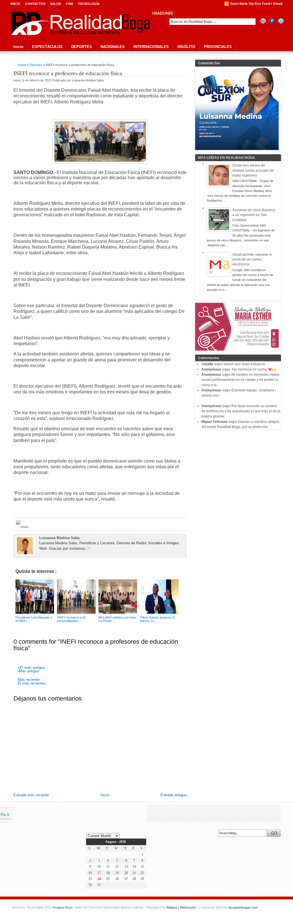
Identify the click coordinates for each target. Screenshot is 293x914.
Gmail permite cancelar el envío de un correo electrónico (252, 260)
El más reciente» (32, 683)
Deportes (35, 65)
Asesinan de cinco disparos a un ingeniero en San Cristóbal (253, 215)
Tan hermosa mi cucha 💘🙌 (253, 369)
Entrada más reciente (31, 795)
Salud (55, 3)
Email (277, 4)
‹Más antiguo (28, 671)
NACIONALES (112, 47)
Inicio (15, 3)
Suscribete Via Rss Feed (250, 4)
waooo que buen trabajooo (244, 364)
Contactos (35, 3)
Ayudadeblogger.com (243, 907)
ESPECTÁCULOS (47, 47)
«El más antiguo (31, 668)
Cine (69, 3)
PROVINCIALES (218, 47)
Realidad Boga (62, 907)
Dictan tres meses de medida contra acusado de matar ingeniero (253, 170)
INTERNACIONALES (151, 47)
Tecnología (89, 3)
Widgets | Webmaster (181, 907)
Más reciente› (29, 680)
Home (22, 65)
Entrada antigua (174, 795)
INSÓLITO (186, 47)
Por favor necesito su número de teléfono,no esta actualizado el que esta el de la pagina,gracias (240, 411)
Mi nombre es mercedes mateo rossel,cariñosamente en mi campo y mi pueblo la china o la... (240, 380)
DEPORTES (81, 47)
